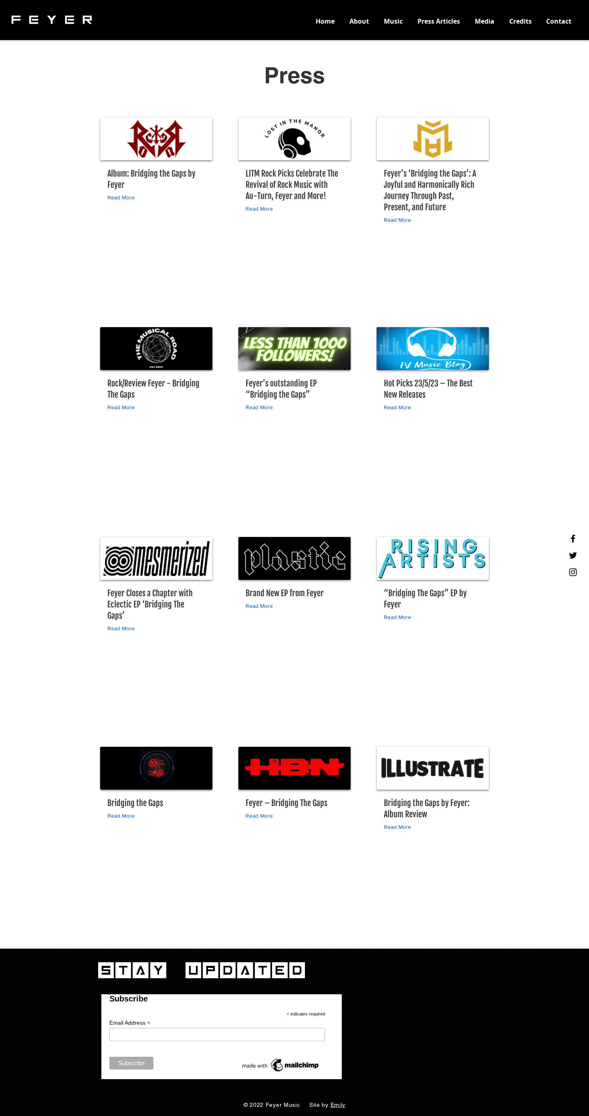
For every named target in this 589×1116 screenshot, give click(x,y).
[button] (122, 198)
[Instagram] (573, 572)
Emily (338, 1105)
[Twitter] (573, 555)
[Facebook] (573, 538)
